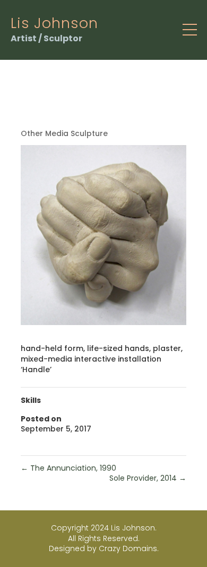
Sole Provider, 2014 (147, 478)
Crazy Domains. (129, 548)
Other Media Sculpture (64, 133)
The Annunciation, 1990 (68, 468)
